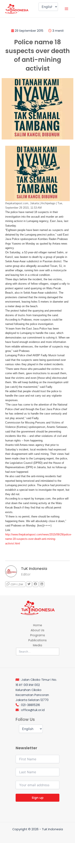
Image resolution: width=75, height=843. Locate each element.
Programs (37, 635)
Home (37, 625)
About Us (37, 630)
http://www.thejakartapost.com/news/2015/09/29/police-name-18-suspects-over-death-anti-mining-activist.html (38, 539)
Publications (37, 640)
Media (37, 645)
